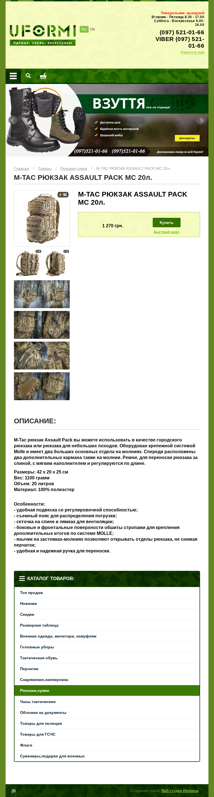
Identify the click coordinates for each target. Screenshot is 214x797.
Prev (12, 120)
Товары (45, 168)
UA (92, 29)
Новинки (28, 603)
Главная (21, 168)
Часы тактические (38, 701)
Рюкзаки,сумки (73, 168)
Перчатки (29, 668)
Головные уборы (37, 647)
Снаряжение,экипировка (44, 679)
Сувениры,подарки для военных (52, 756)
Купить (167, 222)
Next (201, 120)
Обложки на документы (43, 712)
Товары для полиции (41, 723)
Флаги (26, 745)
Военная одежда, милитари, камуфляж (58, 636)
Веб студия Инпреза (180, 790)
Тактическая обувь (39, 658)
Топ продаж (31, 592)
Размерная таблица (39, 625)
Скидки (27, 614)
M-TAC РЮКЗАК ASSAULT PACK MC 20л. (133, 168)
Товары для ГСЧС (37, 734)
